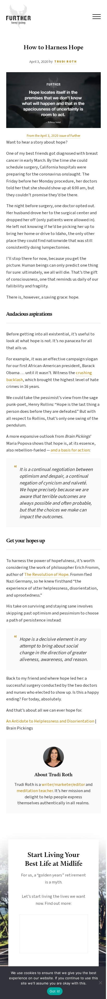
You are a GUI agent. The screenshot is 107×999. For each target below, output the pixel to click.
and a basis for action (70, 450)
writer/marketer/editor (64, 784)
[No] (100, 982)
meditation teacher (35, 791)
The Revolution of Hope (46, 574)
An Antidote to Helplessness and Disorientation (50, 721)
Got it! (55, 991)
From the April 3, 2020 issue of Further (53, 135)
